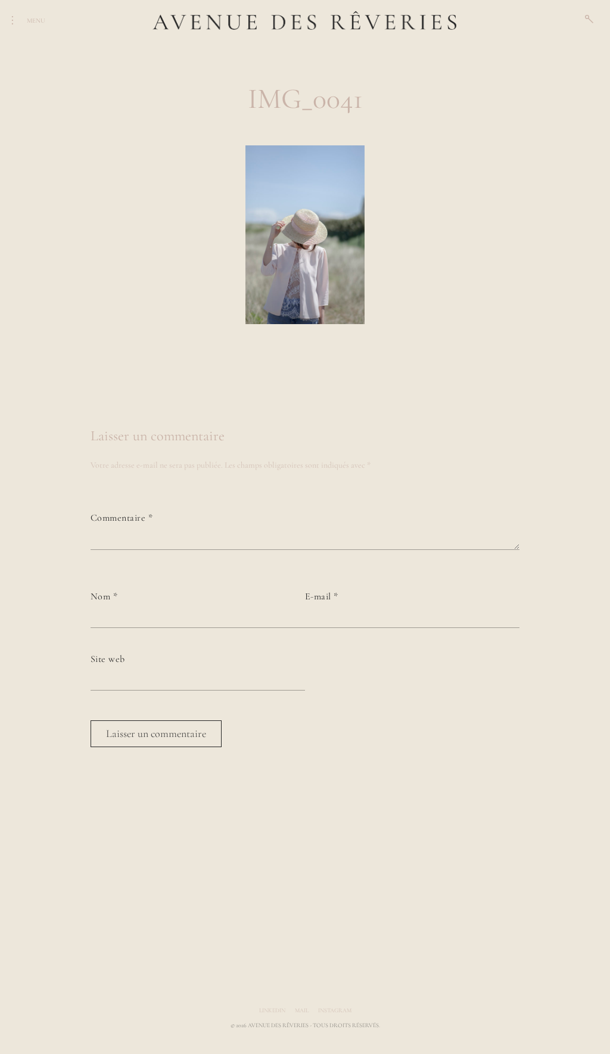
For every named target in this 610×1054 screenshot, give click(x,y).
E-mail (321, 596)
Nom (104, 596)
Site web (108, 659)
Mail (302, 1010)
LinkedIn (272, 1010)
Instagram (334, 1010)
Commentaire (121, 518)
